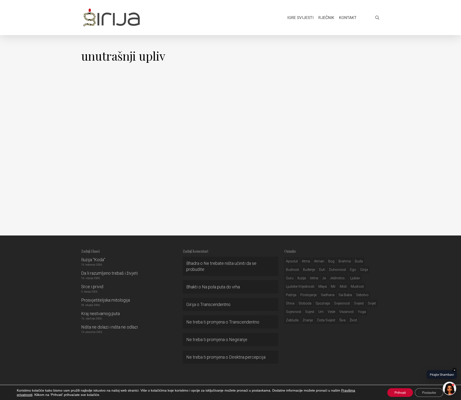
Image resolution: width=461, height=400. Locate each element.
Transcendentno (215, 304)
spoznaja (322, 303)
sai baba (345, 295)
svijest (359, 303)
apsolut (292, 261)
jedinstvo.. (338, 278)
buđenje (309, 270)
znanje (308, 320)
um (321, 312)
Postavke (429, 392)
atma (306, 261)
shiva (290, 303)
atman (319, 261)
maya (322, 286)
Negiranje (238, 339)
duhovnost (337, 270)
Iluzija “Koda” (93, 259)
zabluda (292, 320)
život (353, 320)
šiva (342, 320)
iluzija (301, 278)
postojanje (308, 295)
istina (314, 278)
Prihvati (400, 392)
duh (322, 270)
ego (353, 270)
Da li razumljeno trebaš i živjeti (109, 273)
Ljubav (355, 278)
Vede (331, 312)
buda (359, 261)
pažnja (291, 295)
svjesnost (293, 312)
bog (331, 261)
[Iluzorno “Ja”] (57, 153)
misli (343, 286)
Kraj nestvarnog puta (100, 313)
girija (364, 270)
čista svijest (326, 320)
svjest (309, 312)
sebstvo (362, 295)
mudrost (357, 286)
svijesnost (342, 303)
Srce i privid (92, 286)
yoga (362, 312)
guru (289, 278)
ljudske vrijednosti (300, 286)
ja (324, 278)
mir (333, 286)
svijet (372, 303)
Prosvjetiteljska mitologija (105, 300)
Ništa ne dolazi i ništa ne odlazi (109, 327)
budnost (292, 270)
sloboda (304, 303)
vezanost (346, 312)
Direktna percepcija (247, 357)
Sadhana (327, 295)
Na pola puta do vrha (221, 286)
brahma (345, 261)
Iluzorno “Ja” (57, 204)
